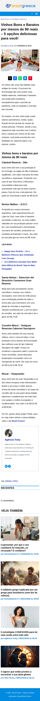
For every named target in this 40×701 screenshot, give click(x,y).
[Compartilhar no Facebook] (15, 78)
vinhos (15, 481)
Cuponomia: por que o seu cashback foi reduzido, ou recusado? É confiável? (15, 548)
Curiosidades (15, 19)
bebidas (8, 481)
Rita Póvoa (9, 678)
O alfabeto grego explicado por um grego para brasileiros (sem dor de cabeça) (19, 592)
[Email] (6, 466)
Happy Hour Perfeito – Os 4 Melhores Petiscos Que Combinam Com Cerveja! (18, 254)
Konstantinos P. (11, 554)
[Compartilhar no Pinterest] (30, 78)
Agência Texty (8, 46)
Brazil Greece (18, 421)
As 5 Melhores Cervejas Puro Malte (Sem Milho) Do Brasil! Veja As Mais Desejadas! (19, 265)
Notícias (22, 19)
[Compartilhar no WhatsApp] (20, 78)
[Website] (9, 466)
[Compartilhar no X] (10, 78)
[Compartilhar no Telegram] (25, 78)
